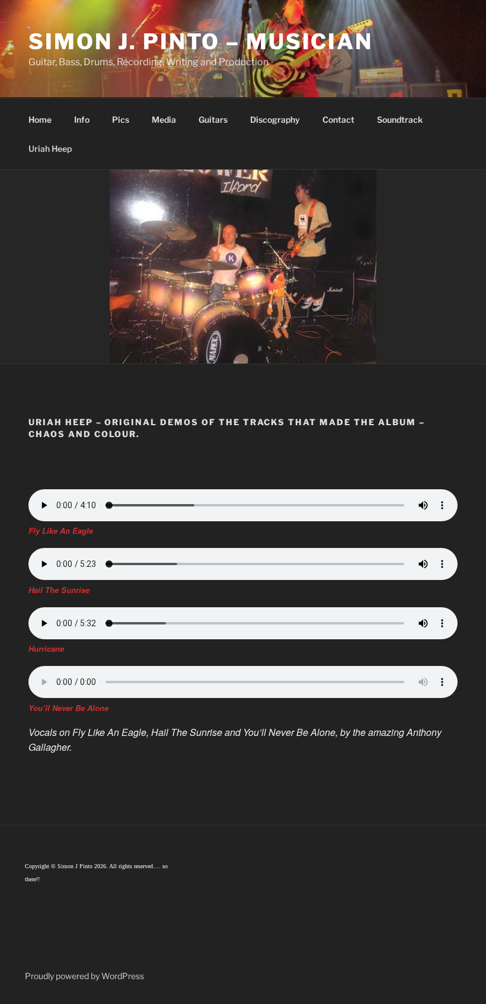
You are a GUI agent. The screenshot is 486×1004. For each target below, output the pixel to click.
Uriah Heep (50, 149)
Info (81, 119)
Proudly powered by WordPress (84, 976)
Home (40, 119)
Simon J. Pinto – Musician (200, 41)
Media (164, 119)
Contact (338, 119)
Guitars (213, 119)
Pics (120, 119)
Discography (275, 119)
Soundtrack (400, 119)
